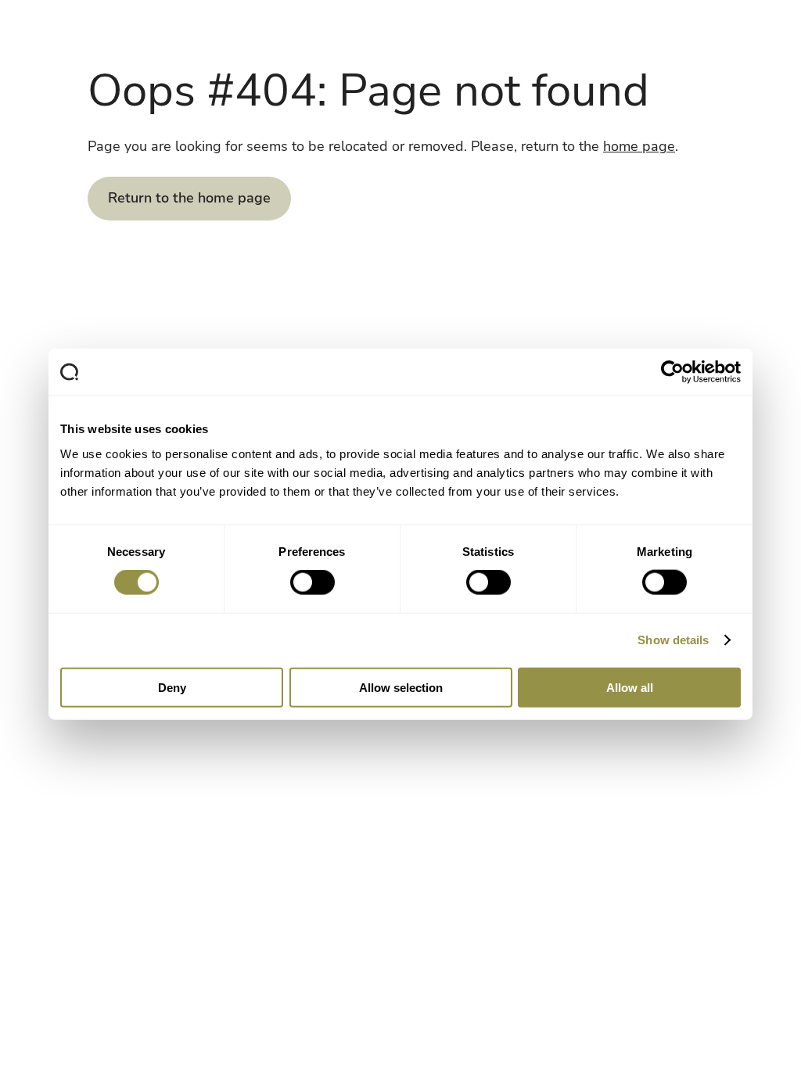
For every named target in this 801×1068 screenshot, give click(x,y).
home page (639, 146)
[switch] (312, 582)
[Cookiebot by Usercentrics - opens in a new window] (672, 372)
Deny (172, 686)
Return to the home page (189, 197)
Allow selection (401, 686)
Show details (673, 640)
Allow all (629, 686)
